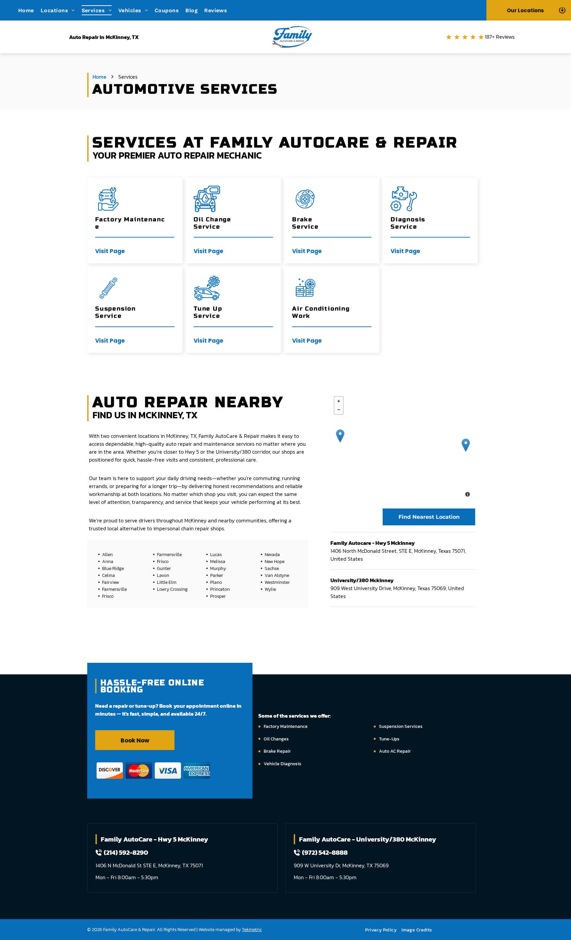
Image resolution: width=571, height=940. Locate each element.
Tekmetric (252, 929)
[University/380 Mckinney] (340, 436)
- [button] (338, 409)
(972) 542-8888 (325, 852)
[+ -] (402, 447)
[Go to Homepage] (292, 24)
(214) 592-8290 (126, 852)
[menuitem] (29, 10)
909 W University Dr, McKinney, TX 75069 (341, 865)
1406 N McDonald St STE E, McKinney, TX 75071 (149, 865)
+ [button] (338, 401)
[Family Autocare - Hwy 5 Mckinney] (466, 445)
